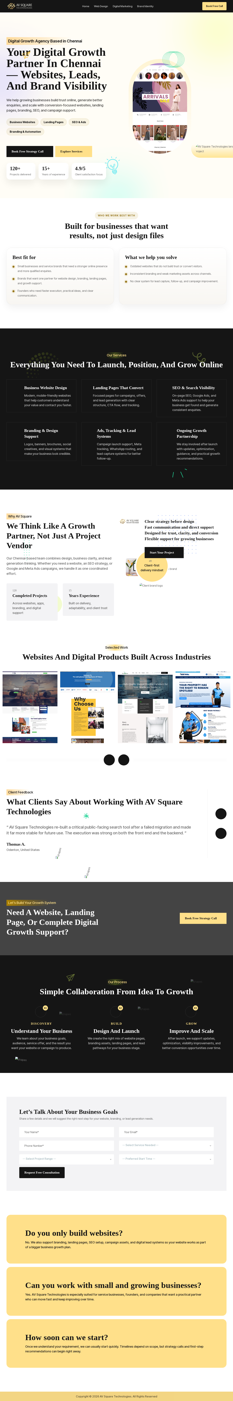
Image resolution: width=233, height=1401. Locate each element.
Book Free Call (214, 6)
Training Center (18, 731)
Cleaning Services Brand (139, 731)
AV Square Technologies (115, 1396)
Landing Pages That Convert (118, 388)
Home (85, 6)
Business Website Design (45, 388)
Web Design (101, 6)
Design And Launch (116, 1031)
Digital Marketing (122, 6)
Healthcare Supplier (78, 731)
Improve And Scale (191, 1031)
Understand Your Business (41, 1031)
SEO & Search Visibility (193, 388)
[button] (109, 759)
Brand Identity (145, 6)
